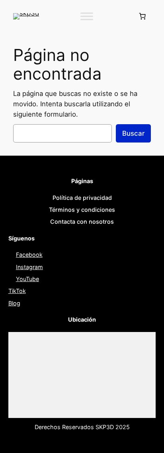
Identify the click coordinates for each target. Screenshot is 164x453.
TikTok (17, 290)
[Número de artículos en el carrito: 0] (142, 16)
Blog (14, 303)
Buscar (133, 133)
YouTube (27, 278)
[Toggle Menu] (86, 16)
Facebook (29, 254)
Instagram (29, 267)
